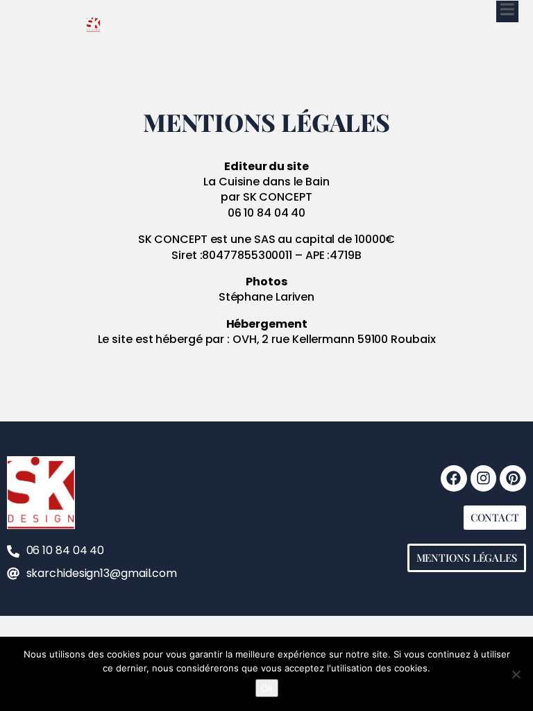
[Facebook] (454, 478)
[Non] (516, 674)
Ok (267, 688)
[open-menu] (507, 11)
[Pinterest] (513, 478)
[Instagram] (484, 478)
